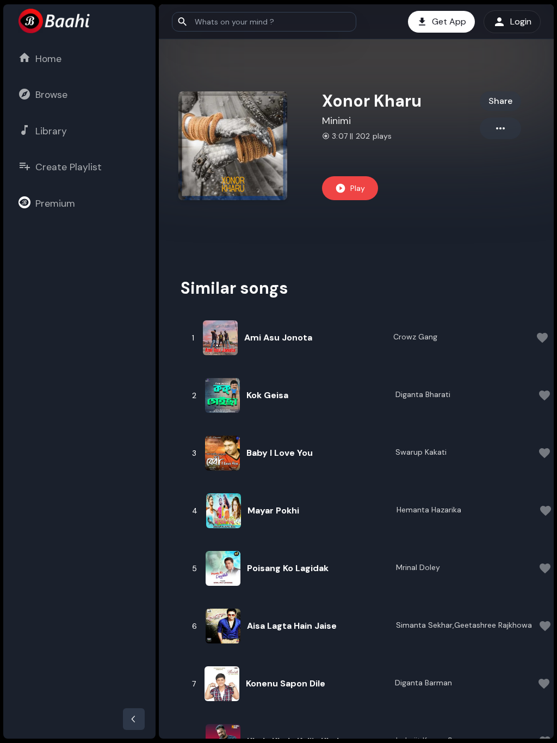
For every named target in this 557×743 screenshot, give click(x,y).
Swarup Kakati (421, 452)
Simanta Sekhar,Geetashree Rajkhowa (464, 625)
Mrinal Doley (418, 567)
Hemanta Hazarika (429, 510)
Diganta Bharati (422, 394)
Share (500, 101)
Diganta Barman (423, 683)
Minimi (336, 120)
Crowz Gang (415, 337)
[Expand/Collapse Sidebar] (134, 719)
